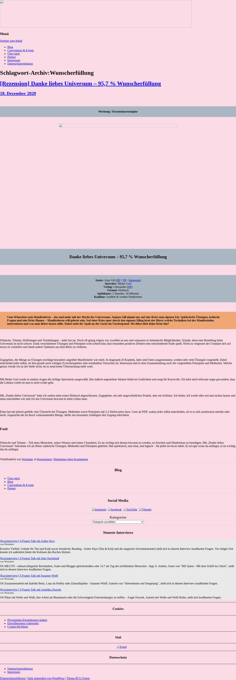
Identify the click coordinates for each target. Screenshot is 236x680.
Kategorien (118, 517)
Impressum (13, 60)
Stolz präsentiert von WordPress (46, 678)
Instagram (134, 280)
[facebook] (114, 509)
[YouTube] (130, 509)
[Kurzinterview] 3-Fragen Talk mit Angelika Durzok (30, 589)
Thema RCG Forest (78, 678)
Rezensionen (44, 459)
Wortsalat (27, 459)
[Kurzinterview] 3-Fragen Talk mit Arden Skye (27, 541)
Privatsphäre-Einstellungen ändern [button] (27, 620)
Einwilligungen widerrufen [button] (23, 623)
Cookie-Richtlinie (17, 626)
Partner (11, 57)
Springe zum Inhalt (11, 40)
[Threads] (145, 509)
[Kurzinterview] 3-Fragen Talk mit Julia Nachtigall (29, 558)
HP (118, 280)
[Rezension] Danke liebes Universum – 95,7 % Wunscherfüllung (80, 83)
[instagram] (99, 509)
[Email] (121, 647)
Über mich (13, 53)
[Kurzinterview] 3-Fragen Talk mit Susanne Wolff (29, 575)
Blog (10, 47)
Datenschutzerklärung (20, 63)
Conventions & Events (20, 50)
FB (124, 280)
